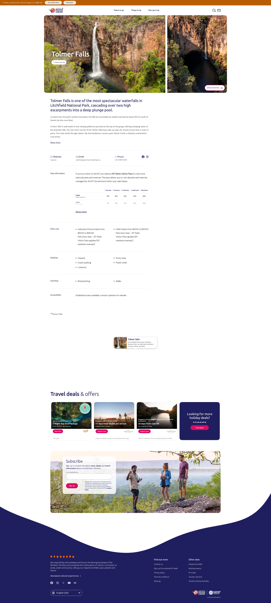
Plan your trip (153, 10)
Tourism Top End (195, 577)
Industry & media (195, 564)
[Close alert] (268, 2)
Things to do (136, 10)
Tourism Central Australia (199, 581)
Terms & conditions (161, 577)
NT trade (192, 573)
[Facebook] (51, 582)
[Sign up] (219, 10)
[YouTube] (69, 582)
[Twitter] (63, 582)
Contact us (158, 564)
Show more (55, 142)
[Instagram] (57, 582)
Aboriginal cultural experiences (64, 576)
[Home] (55, 10)
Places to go (119, 10)
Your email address (72, 472)
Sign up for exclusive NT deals (166, 568)
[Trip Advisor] (75, 582)
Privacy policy (159, 573)
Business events (195, 568)
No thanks (69, 2)
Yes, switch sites (53, 2)
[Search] (214, 10)
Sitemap (157, 581)
